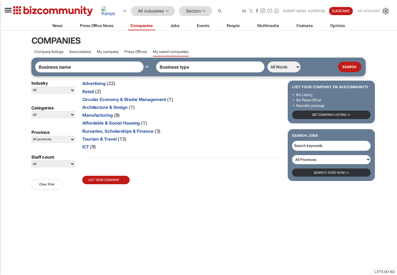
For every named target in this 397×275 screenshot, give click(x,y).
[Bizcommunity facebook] (257, 11)
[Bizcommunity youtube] (269, 11)
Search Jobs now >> (331, 172)
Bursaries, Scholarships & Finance (117, 131)
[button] (220, 11)
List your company (103, 180)
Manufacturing (97, 115)
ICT (85, 147)
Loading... (11, 272)
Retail (88, 91)
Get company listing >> (331, 115)
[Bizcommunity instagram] (262, 11)
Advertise (317, 11)
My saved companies (171, 51)
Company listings (48, 51)
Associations (80, 51)
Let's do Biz (385, 272)
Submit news (294, 11)
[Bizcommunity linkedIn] (244, 11)
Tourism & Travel (99, 139)
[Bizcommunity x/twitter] (251, 11)
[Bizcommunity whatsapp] (276, 11)
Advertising (93, 83)
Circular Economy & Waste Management (124, 99)
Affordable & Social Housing (111, 123)
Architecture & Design (105, 107)
